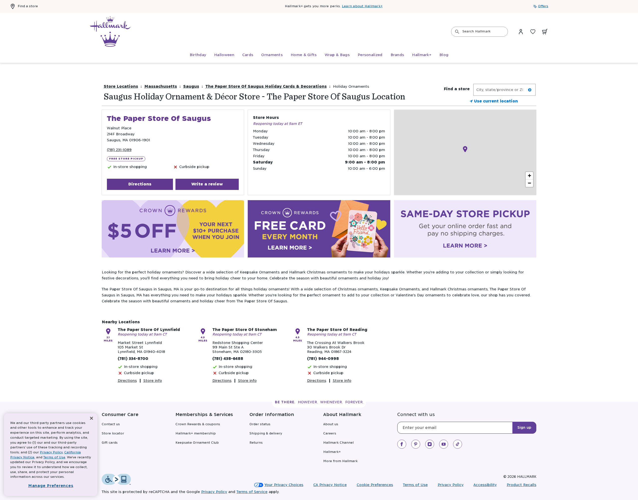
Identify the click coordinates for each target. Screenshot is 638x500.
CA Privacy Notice (330, 485)
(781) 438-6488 (227, 359)
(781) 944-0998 (323, 359)
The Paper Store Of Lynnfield (149, 330)
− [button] (529, 183)
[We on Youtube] (443, 444)
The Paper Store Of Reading (337, 330)
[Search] (457, 32)
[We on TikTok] (457, 444)
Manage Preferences (51, 486)
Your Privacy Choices (283, 485)
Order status (259, 424)
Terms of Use (415, 485)
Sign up (524, 427)
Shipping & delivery (265, 433)
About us (330, 424)
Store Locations (121, 86)
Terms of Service (252, 492)
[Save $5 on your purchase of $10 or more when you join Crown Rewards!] (173, 229)
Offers (543, 6)
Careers (329, 433)
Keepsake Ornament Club (197, 442)
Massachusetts (160, 86)
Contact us (111, 424)
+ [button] (529, 175)
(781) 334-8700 (133, 359)
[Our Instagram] (429, 444)
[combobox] (479, 32)
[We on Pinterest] (415, 444)
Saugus (191, 86)
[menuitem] (198, 55)
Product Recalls (521, 485)
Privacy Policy (451, 485)
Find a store (28, 6)
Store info (152, 381)
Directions (140, 184)
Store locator (113, 433)
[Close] (91, 418)
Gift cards (110, 442)
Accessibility (485, 485)
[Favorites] (533, 32)
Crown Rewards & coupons (197, 424)
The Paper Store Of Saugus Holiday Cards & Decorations (266, 86)
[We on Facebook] (401, 444)
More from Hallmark (340, 461)
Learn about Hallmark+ (362, 6)
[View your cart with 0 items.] (545, 32)
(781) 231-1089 (119, 150)
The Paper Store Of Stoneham (244, 330)
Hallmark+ (332, 452)
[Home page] (110, 31)
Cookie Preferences (375, 485)
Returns (256, 442)
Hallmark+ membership (195, 433)
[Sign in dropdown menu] (521, 32)
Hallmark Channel (338, 442)
